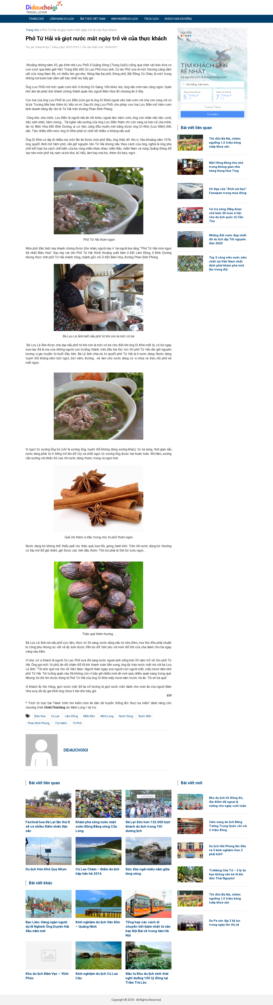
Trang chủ (36, 18)
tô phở (77, 723)
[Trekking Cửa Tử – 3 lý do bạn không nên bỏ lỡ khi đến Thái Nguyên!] (190, 874)
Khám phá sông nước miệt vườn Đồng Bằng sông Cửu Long (96, 826)
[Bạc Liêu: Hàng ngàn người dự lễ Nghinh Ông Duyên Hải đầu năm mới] (49, 904)
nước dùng (126, 716)
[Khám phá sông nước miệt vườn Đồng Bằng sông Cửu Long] (99, 804)
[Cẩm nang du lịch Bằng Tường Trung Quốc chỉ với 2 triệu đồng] (190, 826)
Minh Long (107, 716)
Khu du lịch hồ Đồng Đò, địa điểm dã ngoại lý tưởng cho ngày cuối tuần (227, 802)
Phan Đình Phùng (39, 723)
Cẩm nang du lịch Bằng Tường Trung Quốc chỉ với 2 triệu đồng (228, 826)
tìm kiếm (61, 723)
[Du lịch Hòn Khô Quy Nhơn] (49, 851)
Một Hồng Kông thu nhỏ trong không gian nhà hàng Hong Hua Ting (226, 167)
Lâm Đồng (71, 716)
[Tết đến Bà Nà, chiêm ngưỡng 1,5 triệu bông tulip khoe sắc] (190, 143)
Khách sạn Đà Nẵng (178, 18)
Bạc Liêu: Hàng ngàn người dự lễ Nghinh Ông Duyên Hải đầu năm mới (47, 926)
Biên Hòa (40, 716)
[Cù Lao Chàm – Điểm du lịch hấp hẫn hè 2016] (99, 851)
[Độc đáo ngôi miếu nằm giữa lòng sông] (148, 851)
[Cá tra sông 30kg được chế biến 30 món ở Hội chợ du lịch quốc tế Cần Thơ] (190, 215)
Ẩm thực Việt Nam (92, 18)
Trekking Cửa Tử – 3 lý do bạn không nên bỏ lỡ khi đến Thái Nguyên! (227, 874)
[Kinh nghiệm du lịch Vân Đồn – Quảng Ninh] (99, 904)
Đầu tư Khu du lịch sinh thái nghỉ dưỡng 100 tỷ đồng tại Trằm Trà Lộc (147, 978)
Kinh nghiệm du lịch (124, 18)
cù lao (55, 716)
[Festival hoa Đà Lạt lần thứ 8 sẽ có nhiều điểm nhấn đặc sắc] (49, 804)
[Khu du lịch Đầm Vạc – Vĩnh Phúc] (49, 955)
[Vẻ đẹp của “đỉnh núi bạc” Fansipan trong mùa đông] (190, 191)
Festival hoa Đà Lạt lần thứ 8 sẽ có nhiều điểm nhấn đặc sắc (48, 826)
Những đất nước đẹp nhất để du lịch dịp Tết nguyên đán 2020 (227, 239)
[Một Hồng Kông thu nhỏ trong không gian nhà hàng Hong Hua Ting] (190, 167)
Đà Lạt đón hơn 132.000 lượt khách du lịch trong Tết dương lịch (148, 826)
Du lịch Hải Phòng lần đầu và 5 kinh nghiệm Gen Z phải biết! (227, 850)
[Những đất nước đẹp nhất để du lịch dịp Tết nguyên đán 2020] (190, 239)
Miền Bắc (89, 716)
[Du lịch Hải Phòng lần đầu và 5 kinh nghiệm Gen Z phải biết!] (190, 850)
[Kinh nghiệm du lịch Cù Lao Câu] (99, 955)
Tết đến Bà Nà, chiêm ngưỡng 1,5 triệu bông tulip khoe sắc (225, 142)
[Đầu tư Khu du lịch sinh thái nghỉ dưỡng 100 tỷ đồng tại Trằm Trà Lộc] (148, 955)
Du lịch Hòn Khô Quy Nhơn (46, 869)
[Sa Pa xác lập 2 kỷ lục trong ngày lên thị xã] (190, 923)
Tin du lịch (151, 18)
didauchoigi (76, 750)
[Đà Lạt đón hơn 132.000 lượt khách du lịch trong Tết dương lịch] (148, 804)
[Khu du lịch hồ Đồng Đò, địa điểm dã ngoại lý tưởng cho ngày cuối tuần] (190, 802)
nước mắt (144, 716)
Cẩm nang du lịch (62, 18)
